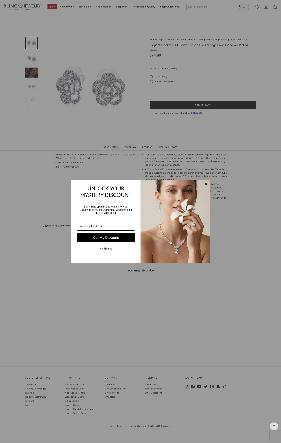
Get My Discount (106, 237)
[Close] (206, 184)
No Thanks (106, 248)
